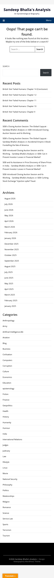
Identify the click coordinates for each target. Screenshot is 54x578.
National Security (10, 479)
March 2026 (10, 227)
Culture (6, 371)
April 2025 (9, 289)
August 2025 (10, 266)
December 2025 (11, 244)
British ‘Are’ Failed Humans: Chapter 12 (19, 95)
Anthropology (8, 320)
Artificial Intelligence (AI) (13, 332)
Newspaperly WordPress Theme (27, 561)
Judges (5, 445)
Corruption (7, 366)
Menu (48, 20)
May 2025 (9, 283)
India (5, 434)
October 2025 (11, 255)
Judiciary (6, 451)
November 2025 (12, 249)
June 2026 (9, 210)
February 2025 (11, 300)
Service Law (8, 518)
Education (7, 383)
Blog (5, 343)
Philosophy (7, 484)
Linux (5, 467)
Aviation (6, 337)
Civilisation (7, 354)
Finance (6, 399)
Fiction (5, 394)
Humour (6, 428)
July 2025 (9, 272)
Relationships (8, 496)
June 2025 (9, 277)
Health (5, 411)
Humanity (7, 422)
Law (4, 456)
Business (6, 349)
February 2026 (11, 232)
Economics (7, 377)
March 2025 (10, 294)
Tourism (6, 535)
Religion (6, 501)
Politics (6, 490)
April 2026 (9, 221)
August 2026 (10, 198)
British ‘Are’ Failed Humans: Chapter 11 (19, 100)
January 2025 (10, 306)
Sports (5, 524)
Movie (5, 473)
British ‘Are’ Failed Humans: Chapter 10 (19, 106)
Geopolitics (7, 405)
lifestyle (6, 462)
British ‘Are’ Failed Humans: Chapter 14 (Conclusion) (25, 89)
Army (5, 326)
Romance (7, 507)
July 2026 (9, 204)
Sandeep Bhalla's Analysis (27, 9)
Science (6, 513)
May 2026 (9, 215)
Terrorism (7, 530)
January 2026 (10, 238)
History (6, 416)
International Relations (12, 439)
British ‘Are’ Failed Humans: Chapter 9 (19, 112)
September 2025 (12, 260)
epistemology (8, 388)
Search (6, 66)
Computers (7, 360)
